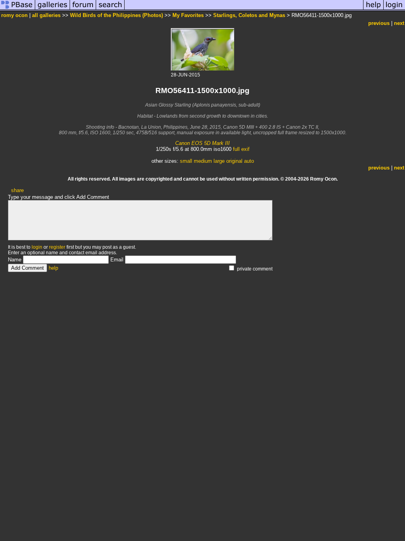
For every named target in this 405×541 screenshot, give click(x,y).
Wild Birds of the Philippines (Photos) (116, 15)
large (219, 161)
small (186, 161)
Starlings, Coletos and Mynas (249, 15)
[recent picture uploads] (52, 9)
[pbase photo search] (110, 9)
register (57, 247)
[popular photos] (244, 9)
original (234, 161)
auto (249, 161)
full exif (241, 149)
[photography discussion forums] (83, 9)
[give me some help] (373, 9)
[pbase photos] (17, 9)
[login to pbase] (394, 9)
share (17, 190)
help (53, 268)
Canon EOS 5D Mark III (202, 143)
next (399, 23)
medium (203, 161)
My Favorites (188, 15)
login (37, 247)
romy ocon (14, 15)
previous (379, 23)
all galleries (46, 15)
